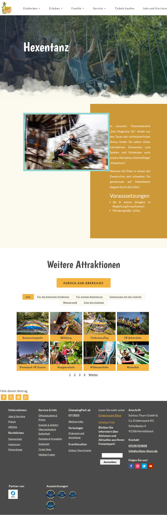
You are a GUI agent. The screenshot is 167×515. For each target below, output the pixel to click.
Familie (76, 8)
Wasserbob (133, 367)
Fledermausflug (99, 337)
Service (98, 8)
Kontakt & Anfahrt (48, 424)
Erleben (54, 8)
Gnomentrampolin (33, 337)
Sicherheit (43, 443)
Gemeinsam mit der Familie (125, 296)
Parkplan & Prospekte (50, 438)
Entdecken (30, 8)
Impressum (14, 444)
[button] (4, 397)
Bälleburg (66, 337)
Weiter (93, 374)
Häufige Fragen (46, 454)
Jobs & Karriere (16, 416)
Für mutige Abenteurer (89, 296)
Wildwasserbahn (99, 367)
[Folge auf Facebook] (131, 466)
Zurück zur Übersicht (83, 282)
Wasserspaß (70, 302)
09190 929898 (138, 446)
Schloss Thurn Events (79, 450)
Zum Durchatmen (94, 302)
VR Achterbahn (133, 337)
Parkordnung (15, 449)
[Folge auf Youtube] (150, 466)
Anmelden (110, 462)
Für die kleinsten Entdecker (53, 296)
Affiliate (12, 426)
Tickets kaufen (124, 8)
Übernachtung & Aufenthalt (47, 431)
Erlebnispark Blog (110, 415)
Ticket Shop (44, 449)
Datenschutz (15, 438)
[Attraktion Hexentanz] (66, 170)
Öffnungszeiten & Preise (47, 417)
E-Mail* (106, 450)
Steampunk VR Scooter (33, 367)
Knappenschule (66, 367)
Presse (12, 421)
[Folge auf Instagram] (137, 466)
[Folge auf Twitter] (144, 466)
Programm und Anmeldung (76, 435)
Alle (28, 296)
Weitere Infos (75, 421)
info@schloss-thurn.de (143, 451)
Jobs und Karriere (155, 8)
